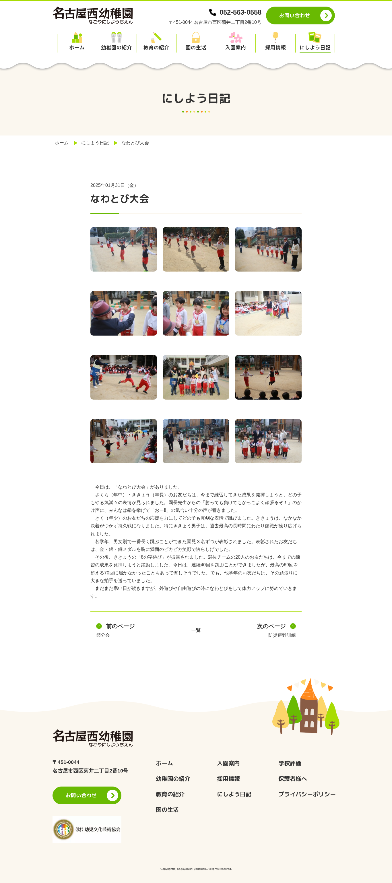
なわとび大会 (135, 142)
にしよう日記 (95, 142)
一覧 (196, 630)
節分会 (115, 630)
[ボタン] (77, 42)
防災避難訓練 (276, 630)
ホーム (62, 142)
